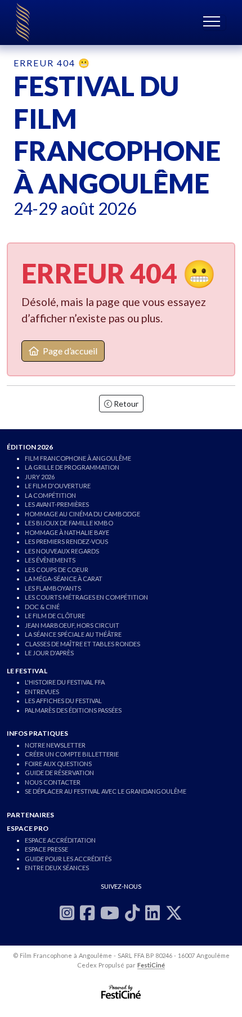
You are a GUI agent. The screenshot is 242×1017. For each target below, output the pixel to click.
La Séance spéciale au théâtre (73, 634)
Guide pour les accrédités (68, 858)
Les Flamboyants (53, 588)
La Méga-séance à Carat (63, 578)
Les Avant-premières (57, 504)
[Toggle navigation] (214, 23)
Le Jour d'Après (49, 652)
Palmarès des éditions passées (73, 710)
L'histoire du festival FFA (65, 682)
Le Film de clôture (55, 615)
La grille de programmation (72, 467)
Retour (125, 403)
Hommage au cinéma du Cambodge (82, 514)
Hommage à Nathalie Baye (67, 532)
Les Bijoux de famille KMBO (69, 522)
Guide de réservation (59, 772)
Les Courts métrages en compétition (86, 597)
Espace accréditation (60, 840)
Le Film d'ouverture (58, 485)
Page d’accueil (69, 350)
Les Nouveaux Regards (62, 551)
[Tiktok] (132, 912)
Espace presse (46, 849)
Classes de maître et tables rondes (82, 643)
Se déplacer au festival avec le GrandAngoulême (105, 791)
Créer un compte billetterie (72, 754)
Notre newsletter (55, 745)
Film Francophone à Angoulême (78, 458)
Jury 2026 (40, 476)
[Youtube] (110, 912)
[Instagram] (67, 912)
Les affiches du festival (63, 700)
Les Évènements (50, 560)
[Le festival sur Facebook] (87, 912)
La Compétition (50, 495)
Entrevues (42, 691)
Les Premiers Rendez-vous (66, 541)
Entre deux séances (57, 867)
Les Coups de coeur (56, 569)
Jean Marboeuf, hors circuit (72, 625)
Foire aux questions (58, 763)
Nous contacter (52, 782)
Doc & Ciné (42, 606)
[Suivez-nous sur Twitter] (174, 912)
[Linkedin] (152, 912)
